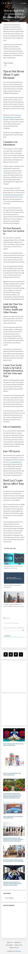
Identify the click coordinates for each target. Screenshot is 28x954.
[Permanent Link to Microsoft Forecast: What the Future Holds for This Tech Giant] (14, 554)
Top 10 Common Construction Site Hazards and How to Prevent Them (13, 860)
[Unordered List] (13, 628)
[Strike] (10, 628)
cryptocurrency (7, 170)
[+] (22, 627)
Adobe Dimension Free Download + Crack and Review (13, 817)
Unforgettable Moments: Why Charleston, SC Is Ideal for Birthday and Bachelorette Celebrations (13, 839)
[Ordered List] (12, 628)
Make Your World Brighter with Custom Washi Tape (12, 773)
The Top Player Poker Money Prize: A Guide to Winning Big (13, 744)
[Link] (19, 628)
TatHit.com (18, 951)
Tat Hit (7, 3)
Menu (24, 3)
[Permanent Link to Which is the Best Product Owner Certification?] (14, 573)
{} (20, 627)
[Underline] (8, 628)
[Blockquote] (15, 628)
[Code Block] (17, 628)
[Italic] (6, 628)
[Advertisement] (14, 676)
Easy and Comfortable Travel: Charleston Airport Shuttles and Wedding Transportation (12, 883)
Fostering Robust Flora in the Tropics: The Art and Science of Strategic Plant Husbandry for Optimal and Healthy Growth (12, 795)
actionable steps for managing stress (13, 195)
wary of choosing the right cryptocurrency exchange (12, 117)
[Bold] (4, 628)
